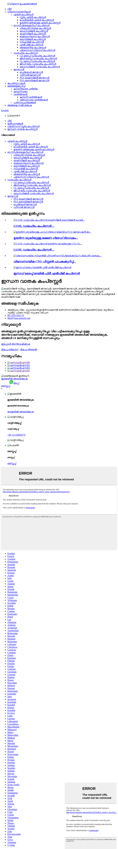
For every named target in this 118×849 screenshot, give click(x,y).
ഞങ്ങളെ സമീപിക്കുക (19, 105)
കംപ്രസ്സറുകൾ (16, 83)
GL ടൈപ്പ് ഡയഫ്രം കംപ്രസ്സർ (37, 61)
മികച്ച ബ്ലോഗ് (9, 349)
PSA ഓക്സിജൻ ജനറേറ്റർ (34, 77)
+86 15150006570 (16, 435)
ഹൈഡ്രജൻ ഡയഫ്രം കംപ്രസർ (40, 66)
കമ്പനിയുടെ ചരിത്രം (26, 88)
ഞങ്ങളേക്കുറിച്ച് (16, 86)
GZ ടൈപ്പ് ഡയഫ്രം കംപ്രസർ (37, 55)
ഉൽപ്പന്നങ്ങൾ (15, 123)
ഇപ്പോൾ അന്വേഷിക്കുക (15, 344)
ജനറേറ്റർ (19, 69)
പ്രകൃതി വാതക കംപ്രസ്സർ (35, 28)
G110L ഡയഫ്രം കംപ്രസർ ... (34, 226)
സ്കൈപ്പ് (5, 386)
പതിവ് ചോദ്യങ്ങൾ (25, 102)
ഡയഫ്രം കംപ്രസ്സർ (25, 53)
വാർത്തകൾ (20, 94)
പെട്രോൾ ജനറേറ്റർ (31, 72)
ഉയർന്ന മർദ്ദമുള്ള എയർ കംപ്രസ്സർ (40, 22)
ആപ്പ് (16, 383)
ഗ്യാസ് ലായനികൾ (19, 11)
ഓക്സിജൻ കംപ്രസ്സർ (33, 33)
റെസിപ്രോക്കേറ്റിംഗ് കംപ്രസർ (31, 25)
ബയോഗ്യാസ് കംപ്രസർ (35, 36)
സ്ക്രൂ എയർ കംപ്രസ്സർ (33, 17)
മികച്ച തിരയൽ (28, 349)
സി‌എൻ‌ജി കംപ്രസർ (32, 42)
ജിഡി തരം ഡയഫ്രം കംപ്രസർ (38, 64)
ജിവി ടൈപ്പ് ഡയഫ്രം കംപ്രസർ (38, 58)
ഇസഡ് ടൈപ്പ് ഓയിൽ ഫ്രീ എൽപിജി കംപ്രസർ (47, 273)
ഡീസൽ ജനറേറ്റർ (30, 75)
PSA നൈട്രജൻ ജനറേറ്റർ (34, 80)
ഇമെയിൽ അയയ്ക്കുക (14, 378)
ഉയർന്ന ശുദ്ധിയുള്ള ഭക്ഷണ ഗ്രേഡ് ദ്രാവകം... (46, 237)
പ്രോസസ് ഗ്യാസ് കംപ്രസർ (37, 50)
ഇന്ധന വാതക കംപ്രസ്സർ (22, 129)
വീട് (9, 9)
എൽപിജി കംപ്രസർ (31, 44)
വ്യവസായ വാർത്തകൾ (34, 99)
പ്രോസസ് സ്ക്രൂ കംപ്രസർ (23, 126)
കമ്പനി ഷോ (21, 91)
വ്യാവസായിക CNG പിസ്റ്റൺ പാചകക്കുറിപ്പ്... (45, 261)
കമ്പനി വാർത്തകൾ (31, 97)
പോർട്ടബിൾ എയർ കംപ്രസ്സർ (37, 20)
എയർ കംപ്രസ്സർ (23, 14)
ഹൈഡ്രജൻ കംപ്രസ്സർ (34, 31)
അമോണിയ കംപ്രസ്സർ (33, 47)
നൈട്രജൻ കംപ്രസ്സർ (33, 39)
